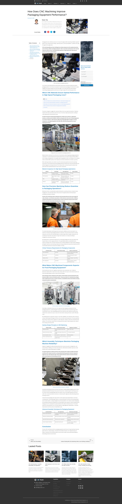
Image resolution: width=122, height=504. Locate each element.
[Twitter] (82, 1)
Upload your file (83, 81)
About (68, 3)
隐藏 (46, 99)
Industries (55, 3)
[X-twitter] (51, 32)
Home (45, 3)
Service (49, 3)
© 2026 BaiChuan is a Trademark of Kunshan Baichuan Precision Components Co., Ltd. (76, 500)
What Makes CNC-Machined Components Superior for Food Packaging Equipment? (35, 53)
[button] (39, 43)
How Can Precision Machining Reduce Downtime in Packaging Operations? (35, 50)
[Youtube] (80, 1)
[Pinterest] (82, 488)
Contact (74, 3)
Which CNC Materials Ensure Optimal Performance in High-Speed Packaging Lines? (35, 46)
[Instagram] (84, 1)
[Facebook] (80, 486)
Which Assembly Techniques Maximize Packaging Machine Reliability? (35, 56)
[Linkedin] (86, 1)
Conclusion (31, 58)
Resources (62, 3)
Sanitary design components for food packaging (61, 305)
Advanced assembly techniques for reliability (61, 387)
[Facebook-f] (45, 32)
